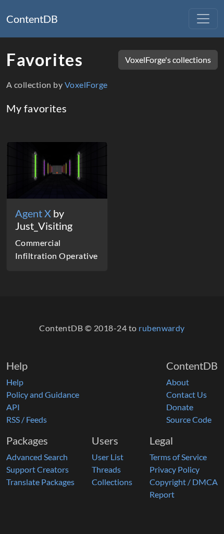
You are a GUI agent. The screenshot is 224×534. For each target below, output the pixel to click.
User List (107, 457)
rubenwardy (162, 328)
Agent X (34, 213)
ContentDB (32, 18)
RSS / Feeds (26, 419)
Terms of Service (178, 457)
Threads (106, 469)
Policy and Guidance (42, 394)
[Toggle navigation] (203, 18)
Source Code (188, 419)
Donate (179, 407)
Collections (112, 482)
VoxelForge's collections (168, 59)
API (13, 407)
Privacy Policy (175, 469)
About (177, 382)
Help (14, 382)
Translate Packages (40, 482)
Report (162, 494)
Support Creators (37, 469)
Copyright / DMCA (184, 482)
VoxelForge (86, 84)
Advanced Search (37, 457)
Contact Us (186, 394)
